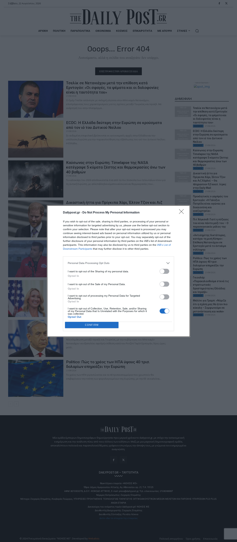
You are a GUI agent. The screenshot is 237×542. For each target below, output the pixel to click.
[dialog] (118, 271)
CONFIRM (92, 325)
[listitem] (118, 263)
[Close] (182, 212)
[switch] (164, 271)
